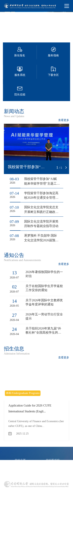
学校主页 (20, 460)
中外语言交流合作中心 (20, 469)
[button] (52, 167)
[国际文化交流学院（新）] (36, 6)
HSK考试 (20, 474)
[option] (36, 25)
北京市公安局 (53, 474)
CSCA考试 (53, 469)
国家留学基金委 (52, 464)
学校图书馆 (53, 460)
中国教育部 (20, 464)
